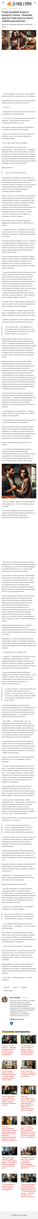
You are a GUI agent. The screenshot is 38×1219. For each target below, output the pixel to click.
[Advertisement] (19, 72)
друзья (24, 987)
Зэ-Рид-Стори (21, 4)
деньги (6, 987)
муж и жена (8, 990)
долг (15, 987)
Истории (4, 8)
